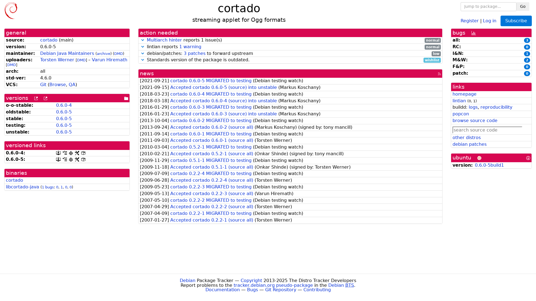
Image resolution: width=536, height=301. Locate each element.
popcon (461, 113)
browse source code (475, 120)
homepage (465, 94)
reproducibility (496, 107)
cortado (49, 40)
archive (103, 54)
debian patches (470, 144)
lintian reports (292, 47)
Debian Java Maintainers (67, 53)
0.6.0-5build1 (489, 165)
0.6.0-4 (64, 105)
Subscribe (516, 20)
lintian (459, 100)
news (147, 73)
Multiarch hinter (164, 40)
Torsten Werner (57, 59)
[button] (142, 40)
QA (72, 84)
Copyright (251, 280)
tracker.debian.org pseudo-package (273, 285)
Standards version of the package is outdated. (292, 60)
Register (470, 20)
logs (473, 107)
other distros (467, 137)
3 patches (194, 53)
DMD (118, 54)
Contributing (317, 289)
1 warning (190, 46)
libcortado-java (22, 187)
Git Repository (280, 289)
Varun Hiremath (109, 59)
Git (43, 84)
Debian (187, 280)
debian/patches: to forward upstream (292, 53)
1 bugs (48, 187)
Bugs (252, 289)
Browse (57, 84)
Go (523, 6)
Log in (489, 20)
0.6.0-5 (64, 112)
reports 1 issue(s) (293, 40)
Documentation (222, 289)
